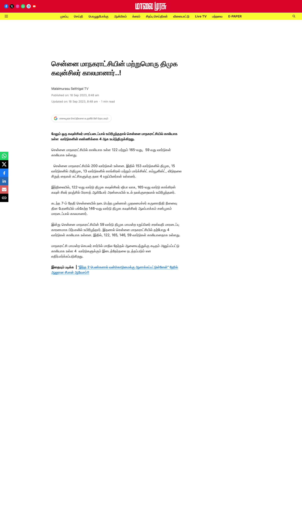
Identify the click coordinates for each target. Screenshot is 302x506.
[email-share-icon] (4, 191)
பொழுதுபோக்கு (99, 16)
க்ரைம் (136, 16)
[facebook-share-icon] (4, 174)
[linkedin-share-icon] (4, 183)
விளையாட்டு (181, 16)
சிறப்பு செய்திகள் (157, 16)
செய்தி (78, 16)
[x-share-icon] (4, 166)
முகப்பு (64, 16)
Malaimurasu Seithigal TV (69, 88)
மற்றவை (217, 16)
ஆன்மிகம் (120, 16)
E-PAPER (235, 16)
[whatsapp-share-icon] (4, 157)
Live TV (201, 16)
